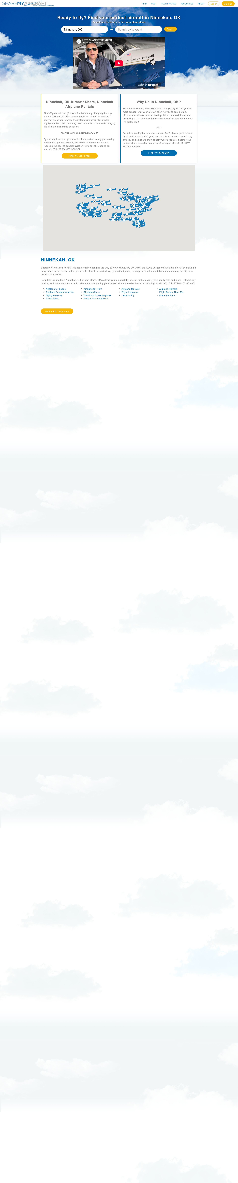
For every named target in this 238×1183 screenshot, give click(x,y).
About (201, 3)
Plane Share (52, 298)
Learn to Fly (127, 295)
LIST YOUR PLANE (158, 153)
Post (154, 3)
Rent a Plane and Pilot (96, 298)
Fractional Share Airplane (97, 295)
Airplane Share (92, 292)
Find (144, 3)
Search (170, 29)
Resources (186, 3)
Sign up (228, 3)
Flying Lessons (54, 295)
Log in (213, 3)
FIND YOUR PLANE (79, 155)
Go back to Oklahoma (57, 311)
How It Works (168, 3)
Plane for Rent (167, 295)
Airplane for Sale (130, 288)
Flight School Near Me (171, 292)
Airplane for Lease (56, 288)
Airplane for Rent (93, 288)
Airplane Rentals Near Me (60, 292)
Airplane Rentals (168, 288)
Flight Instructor (130, 292)
